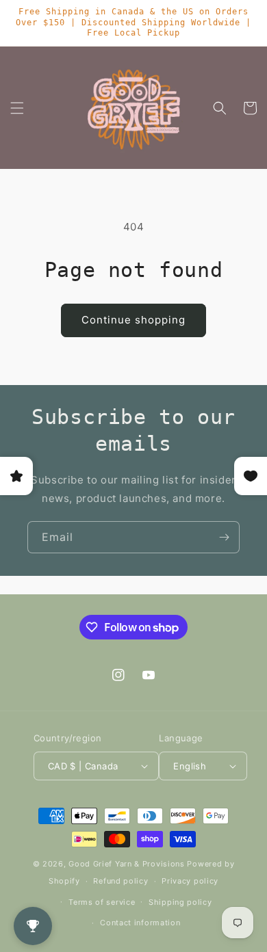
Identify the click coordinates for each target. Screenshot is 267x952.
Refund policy (120, 881)
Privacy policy (190, 881)
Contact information (140, 922)
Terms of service (101, 902)
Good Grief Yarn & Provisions (126, 864)
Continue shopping (133, 319)
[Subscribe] (224, 537)
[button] (17, 108)
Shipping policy (180, 902)
